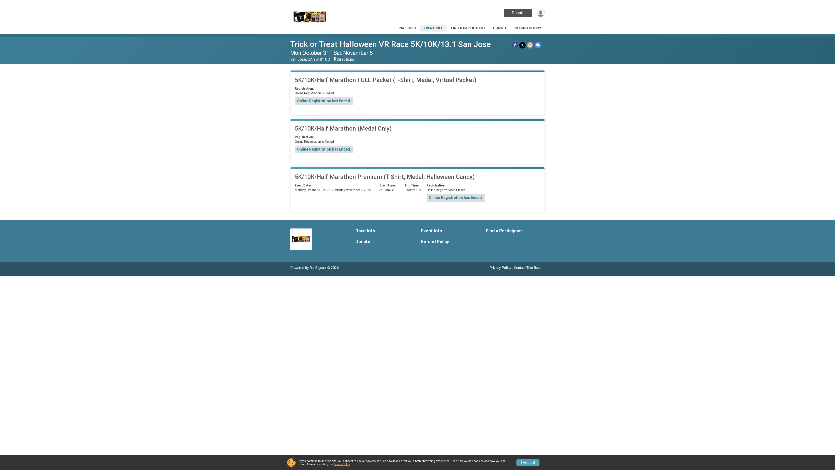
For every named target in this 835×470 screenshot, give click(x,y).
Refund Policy (528, 28)
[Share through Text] (537, 45)
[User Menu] (541, 13)
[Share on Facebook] (515, 45)
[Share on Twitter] (522, 45)
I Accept (528, 462)
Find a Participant (468, 28)
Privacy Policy (500, 268)
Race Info (407, 28)
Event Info (434, 28)
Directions (345, 59)
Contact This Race (527, 268)
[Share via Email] (530, 45)
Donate (518, 12)
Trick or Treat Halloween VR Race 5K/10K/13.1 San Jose (390, 44)
